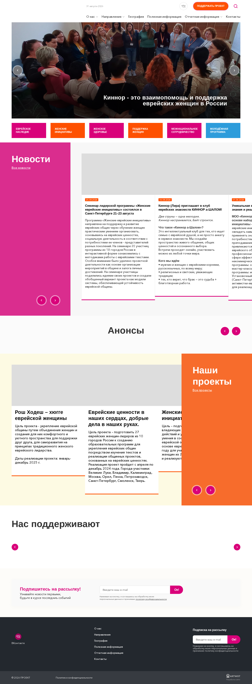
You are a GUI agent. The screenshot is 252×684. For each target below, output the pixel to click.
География (100, 640)
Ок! (176, 589)
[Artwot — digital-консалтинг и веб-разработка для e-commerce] (233, 677)
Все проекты (202, 390)
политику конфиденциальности (151, 599)
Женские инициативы (63, 130)
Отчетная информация (108, 653)
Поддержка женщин (140, 130)
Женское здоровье (100, 130)
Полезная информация (108, 646)
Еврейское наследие (23, 130)
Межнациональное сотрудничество (184, 130)
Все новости (21, 168)
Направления (102, 634)
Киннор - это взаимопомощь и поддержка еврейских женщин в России (165, 100)
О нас (97, 628)
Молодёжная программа (219, 130)
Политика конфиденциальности (74, 677)
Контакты (100, 659)
